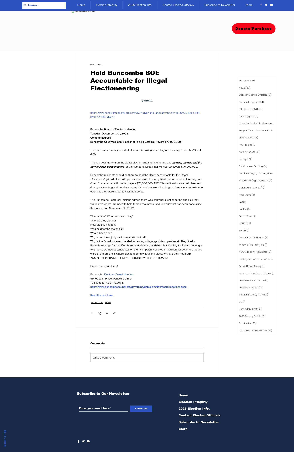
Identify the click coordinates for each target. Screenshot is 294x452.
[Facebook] (261, 5)
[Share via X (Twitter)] (99, 313)
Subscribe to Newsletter (199, 422)
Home (183, 395)
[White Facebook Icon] (78, 441)
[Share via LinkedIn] (106, 313)
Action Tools (97, 302)
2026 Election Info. (194, 408)
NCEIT (108, 302)
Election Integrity (193, 402)
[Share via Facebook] (91, 313)
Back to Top (4, 438)
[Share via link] (114, 313)
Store (183, 429)
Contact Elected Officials (200, 415)
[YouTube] (271, 5)
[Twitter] (266, 5)
